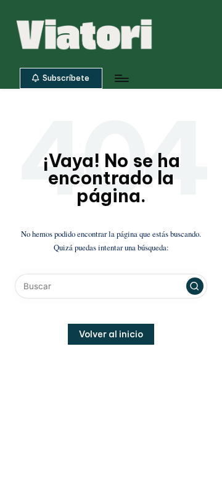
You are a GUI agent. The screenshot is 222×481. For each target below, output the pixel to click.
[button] (61, 78)
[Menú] (121, 78)
